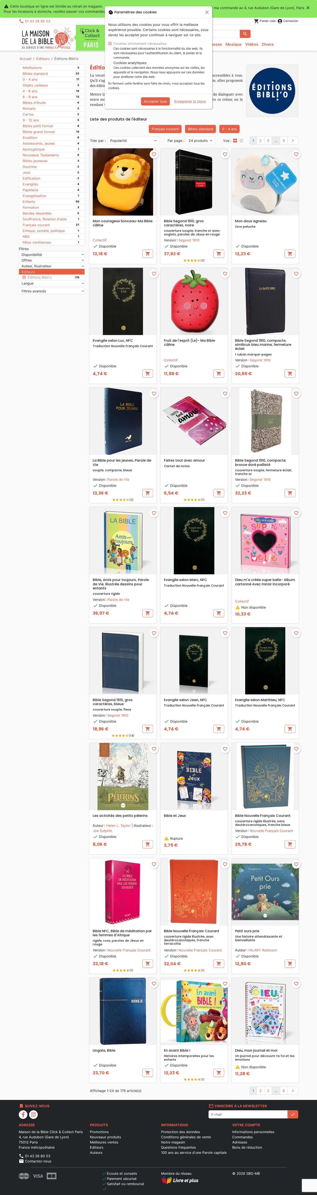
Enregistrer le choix (190, 101)
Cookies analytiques (129, 63)
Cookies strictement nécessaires (139, 43)
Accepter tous (155, 101)
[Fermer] (207, 12)
